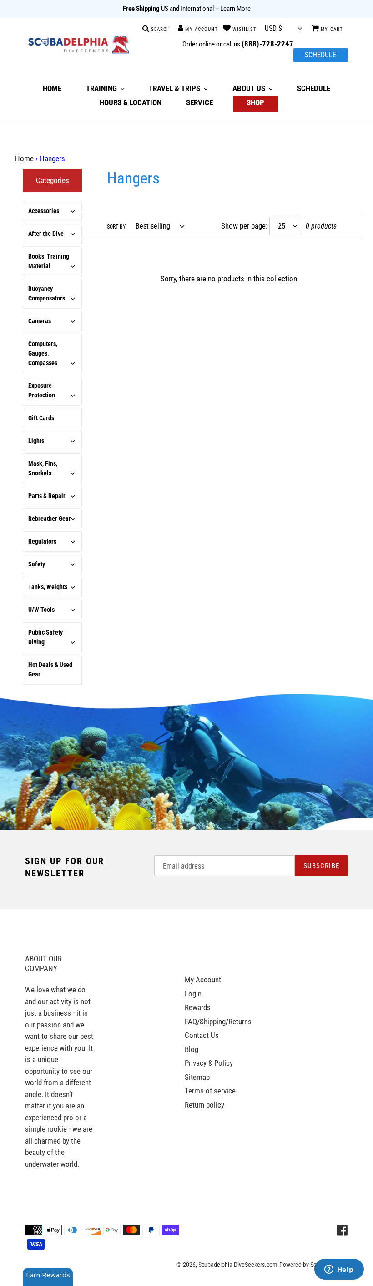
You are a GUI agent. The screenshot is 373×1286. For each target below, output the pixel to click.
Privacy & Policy (209, 1062)
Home (24, 158)
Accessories (43, 210)
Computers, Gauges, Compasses (42, 353)
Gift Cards (41, 418)
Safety (36, 564)
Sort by (116, 227)
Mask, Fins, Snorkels (42, 468)
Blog (191, 1049)
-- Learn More (233, 9)
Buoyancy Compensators (46, 293)
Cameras (39, 321)
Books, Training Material (48, 261)
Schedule (320, 55)
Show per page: (244, 225)
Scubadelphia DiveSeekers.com (237, 1264)
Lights (36, 440)
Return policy (204, 1104)
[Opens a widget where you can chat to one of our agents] (339, 1270)
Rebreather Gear (49, 518)
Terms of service (210, 1090)
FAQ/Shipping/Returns (218, 1021)
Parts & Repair (47, 495)
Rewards (198, 1007)
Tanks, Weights (47, 586)
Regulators (42, 541)
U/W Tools (41, 609)
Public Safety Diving (45, 637)
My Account (203, 979)
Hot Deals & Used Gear (50, 669)
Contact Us (202, 1035)
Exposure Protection (41, 390)
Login (193, 993)
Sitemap (197, 1077)
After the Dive (46, 233)
